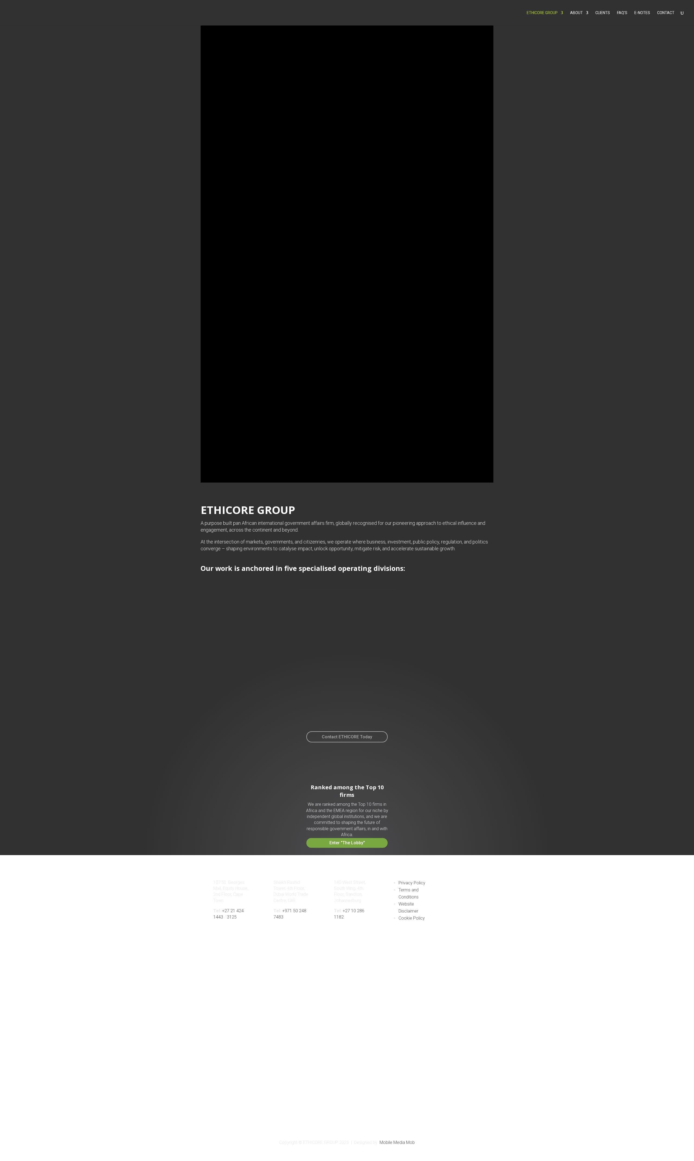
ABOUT (576, 13)
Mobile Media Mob (397, 1142)
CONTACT (665, 13)
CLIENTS (602, 13)
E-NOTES (642, 13)
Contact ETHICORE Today (347, 736)
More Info (168, 702)
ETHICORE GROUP (542, 13)
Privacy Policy (412, 882)
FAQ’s (622, 13)
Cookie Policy (412, 918)
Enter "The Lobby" (347, 842)
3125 (232, 917)
